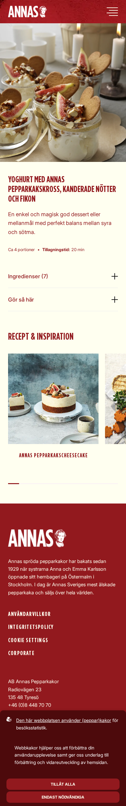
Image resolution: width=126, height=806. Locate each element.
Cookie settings (28, 640)
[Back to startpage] (27, 12)
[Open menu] (112, 11)
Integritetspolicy (31, 627)
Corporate (21, 653)
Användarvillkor (29, 614)
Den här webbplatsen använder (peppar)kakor (63, 720)
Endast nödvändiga (63, 797)
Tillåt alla (63, 784)
